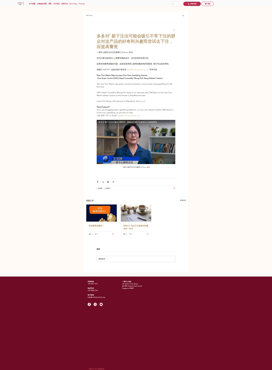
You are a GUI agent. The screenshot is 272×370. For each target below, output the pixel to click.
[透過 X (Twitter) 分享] (103, 182)
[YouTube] (101, 304)
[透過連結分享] (113, 182)
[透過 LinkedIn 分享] (108, 182)
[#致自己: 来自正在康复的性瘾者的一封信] (136, 213)
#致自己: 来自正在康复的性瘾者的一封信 (135, 227)
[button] (183, 15)
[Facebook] (89, 304)
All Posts (89, 15)
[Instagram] (95, 304)
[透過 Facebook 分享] (98, 182)
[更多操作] (174, 29)
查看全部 (183, 200)
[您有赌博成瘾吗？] (101, 213)
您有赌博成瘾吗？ (96, 225)
